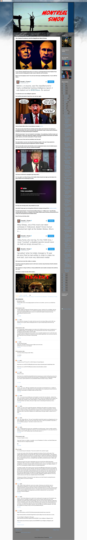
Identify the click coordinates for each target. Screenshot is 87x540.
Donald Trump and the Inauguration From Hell (67, 179)
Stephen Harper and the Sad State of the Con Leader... (67, 145)
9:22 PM (19, 356)
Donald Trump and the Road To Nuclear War (67, 183)
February (66, 111)
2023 (64, 83)
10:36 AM (19, 423)
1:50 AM (19, 522)
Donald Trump (25, 296)
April (65, 108)
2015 (64, 275)
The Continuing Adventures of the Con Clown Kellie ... (67, 209)
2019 (64, 90)
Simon (18, 386)
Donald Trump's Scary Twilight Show (67, 157)
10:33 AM (19, 414)
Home (37, 529)
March (65, 110)
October (66, 98)
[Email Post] (30, 295)
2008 (64, 287)
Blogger (50, 537)
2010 (64, 284)
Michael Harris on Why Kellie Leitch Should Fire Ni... (67, 260)
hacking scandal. (53, 208)
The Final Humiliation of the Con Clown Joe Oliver (67, 201)
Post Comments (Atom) (26, 532)
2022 (64, 85)
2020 (64, 88)
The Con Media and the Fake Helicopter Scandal (67, 214)
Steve (18, 319)
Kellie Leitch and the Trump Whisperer (67, 270)
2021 (64, 87)
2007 (64, 289)
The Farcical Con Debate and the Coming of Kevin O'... (67, 192)
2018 (64, 92)
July (65, 103)
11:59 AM (19, 445)
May (65, 106)
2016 (64, 274)
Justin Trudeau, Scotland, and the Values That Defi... (67, 135)
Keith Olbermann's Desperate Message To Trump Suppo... (67, 162)
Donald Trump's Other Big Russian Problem (67, 223)
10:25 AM (19, 391)
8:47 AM (19, 304)
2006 (64, 290)
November (66, 96)
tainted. (41, 126)
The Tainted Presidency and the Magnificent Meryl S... (67, 236)
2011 (64, 282)
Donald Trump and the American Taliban (67, 116)
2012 (64, 280)
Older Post (56, 529)
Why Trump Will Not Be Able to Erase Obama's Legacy (67, 256)
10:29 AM (19, 402)
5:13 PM (19, 338)
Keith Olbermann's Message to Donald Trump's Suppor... (67, 240)
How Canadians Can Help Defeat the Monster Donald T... (67, 139)
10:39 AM (19, 432)
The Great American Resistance (40, 296)
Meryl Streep (31, 296)
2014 (64, 277)
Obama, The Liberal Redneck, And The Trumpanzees (67, 245)
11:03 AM (19, 315)
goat (18, 341)
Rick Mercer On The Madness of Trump (67, 149)
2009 (64, 285)
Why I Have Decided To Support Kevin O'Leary (67, 188)
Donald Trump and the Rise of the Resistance (67, 174)
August (65, 101)
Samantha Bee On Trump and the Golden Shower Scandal (67, 219)
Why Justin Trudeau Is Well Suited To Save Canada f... (67, 154)
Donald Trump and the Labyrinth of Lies (67, 231)
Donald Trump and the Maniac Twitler (67, 204)
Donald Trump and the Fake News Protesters (67, 196)
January (66, 113)
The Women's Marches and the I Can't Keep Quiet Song (67, 167)
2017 (64, 93)
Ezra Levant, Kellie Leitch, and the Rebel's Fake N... (67, 251)
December (66, 95)
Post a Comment (20, 524)
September (66, 100)
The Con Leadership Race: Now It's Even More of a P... (67, 265)
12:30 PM (19, 324)
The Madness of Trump (52, 296)
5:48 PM (19, 347)
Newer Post (19, 529)
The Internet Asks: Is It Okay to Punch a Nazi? (67, 171)
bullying (20, 296)
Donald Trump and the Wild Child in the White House (67, 126)
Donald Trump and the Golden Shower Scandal (67, 227)
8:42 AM (19, 507)
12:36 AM (19, 368)
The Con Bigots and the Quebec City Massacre (67, 130)
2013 (64, 279)
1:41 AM (19, 382)
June (65, 105)
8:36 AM (19, 492)
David (18, 360)
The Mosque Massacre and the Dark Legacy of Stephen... (67, 120)
